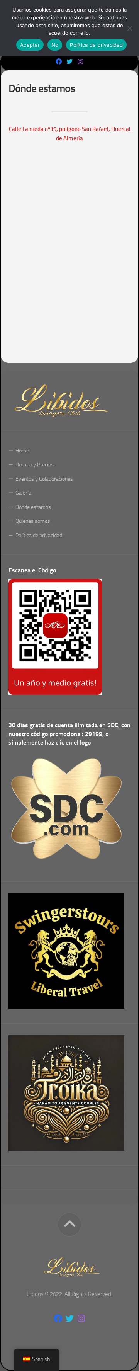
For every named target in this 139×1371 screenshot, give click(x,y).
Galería (23, 493)
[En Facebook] (58, 61)
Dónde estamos (33, 507)
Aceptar (30, 45)
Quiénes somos (32, 521)
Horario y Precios (34, 464)
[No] (129, 28)
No (55, 45)
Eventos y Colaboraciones (44, 479)
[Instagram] (80, 61)
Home (22, 450)
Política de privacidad (38, 535)
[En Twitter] (69, 61)
